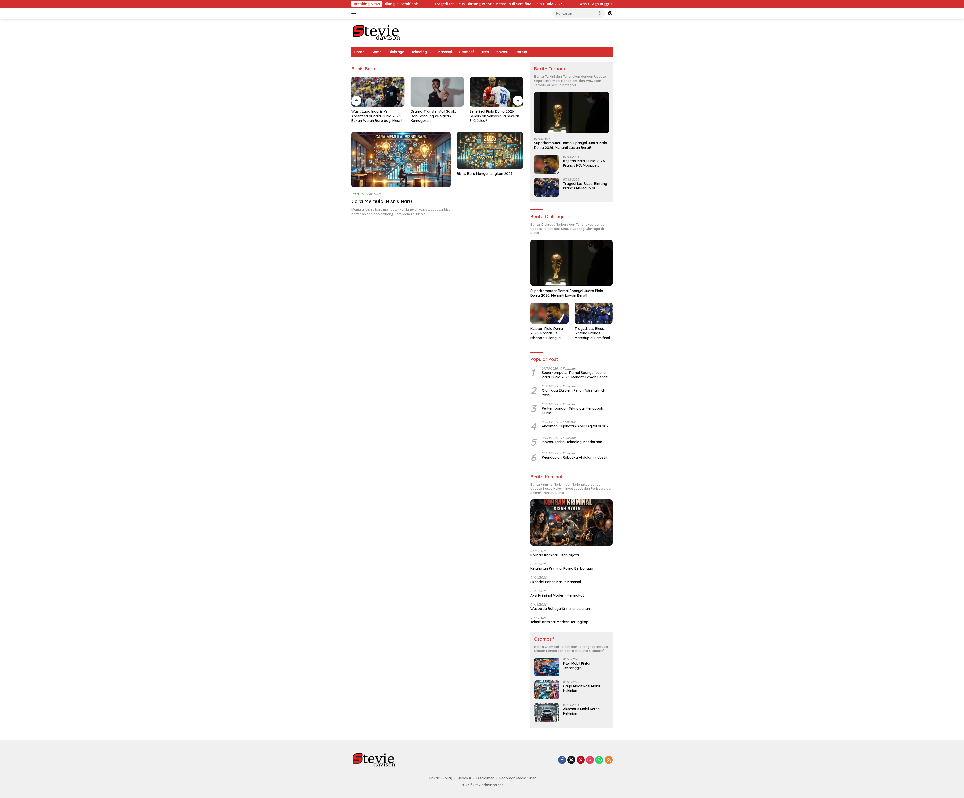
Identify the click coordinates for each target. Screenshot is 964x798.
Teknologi (419, 52)
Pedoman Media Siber (517, 778)
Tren (485, 52)
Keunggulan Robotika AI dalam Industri (574, 457)
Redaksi (464, 778)
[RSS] (609, 760)
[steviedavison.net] (376, 32)
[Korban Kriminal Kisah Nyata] (571, 522)
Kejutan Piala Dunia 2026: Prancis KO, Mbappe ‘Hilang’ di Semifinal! (584, 163)
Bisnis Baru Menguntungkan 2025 (484, 173)
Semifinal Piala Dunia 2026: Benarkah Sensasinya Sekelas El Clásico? (495, 116)
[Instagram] (590, 760)
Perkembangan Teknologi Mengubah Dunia (572, 410)
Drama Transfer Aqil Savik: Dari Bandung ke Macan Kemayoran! (433, 116)
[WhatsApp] (599, 760)
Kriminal (445, 52)
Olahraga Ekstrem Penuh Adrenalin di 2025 (573, 392)
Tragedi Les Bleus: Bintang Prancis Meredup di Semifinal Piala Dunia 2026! (451, 4)
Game (376, 52)
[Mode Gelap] (610, 13)
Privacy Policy (440, 778)
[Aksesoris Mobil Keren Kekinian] (546, 712)
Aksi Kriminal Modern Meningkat (557, 595)
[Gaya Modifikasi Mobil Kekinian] (546, 689)
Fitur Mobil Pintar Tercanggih (577, 665)
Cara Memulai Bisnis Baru (381, 201)
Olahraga (396, 52)
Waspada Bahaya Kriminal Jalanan (560, 608)
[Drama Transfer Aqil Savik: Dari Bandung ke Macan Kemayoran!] (437, 92)
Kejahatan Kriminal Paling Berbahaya (561, 568)
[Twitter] (571, 760)
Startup (521, 52)
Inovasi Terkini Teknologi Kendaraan (572, 442)
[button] (600, 13)
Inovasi (502, 52)
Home (359, 52)
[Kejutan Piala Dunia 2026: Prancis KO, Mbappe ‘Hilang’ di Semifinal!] (546, 164)
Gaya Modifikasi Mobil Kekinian (581, 688)
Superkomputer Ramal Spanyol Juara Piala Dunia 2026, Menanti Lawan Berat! (570, 145)
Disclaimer (485, 778)
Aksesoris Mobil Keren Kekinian (581, 711)
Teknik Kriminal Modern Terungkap (559, 622)
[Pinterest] (581, 760)
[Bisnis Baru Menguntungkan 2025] (490, 150)
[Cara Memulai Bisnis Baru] (401, 159)
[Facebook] (562, 760)
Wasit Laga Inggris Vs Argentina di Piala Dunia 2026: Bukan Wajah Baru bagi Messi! (605, 4)
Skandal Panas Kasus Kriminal (555, 581)
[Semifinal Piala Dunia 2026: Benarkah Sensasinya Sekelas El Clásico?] (496, 92)
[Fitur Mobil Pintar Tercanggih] (546, 667)
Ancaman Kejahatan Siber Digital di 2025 (576, 426)
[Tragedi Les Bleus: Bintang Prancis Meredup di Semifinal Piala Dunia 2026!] (546, 187)
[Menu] (354, 13)
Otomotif (466, 52)
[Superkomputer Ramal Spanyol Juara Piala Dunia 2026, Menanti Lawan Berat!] (571, 112)
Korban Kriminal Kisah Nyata (554, 555)
